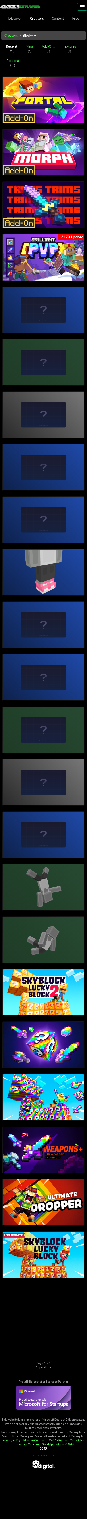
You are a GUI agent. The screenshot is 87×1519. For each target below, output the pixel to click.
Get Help (47, 1444)
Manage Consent (34, 1440)
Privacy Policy (12, 1440)
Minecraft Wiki (65, 1444)
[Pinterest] (45, 1448)
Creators (11, 35)
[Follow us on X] (41, 1448)
